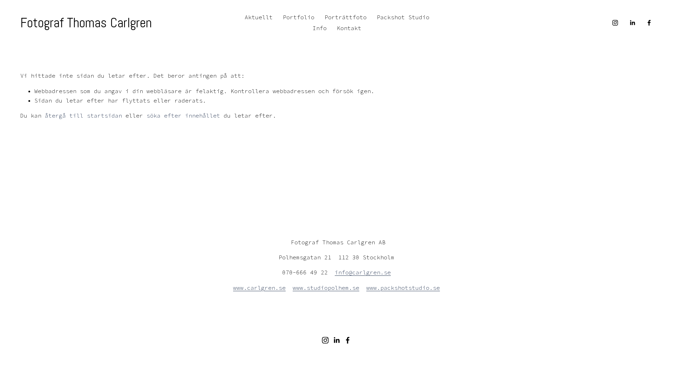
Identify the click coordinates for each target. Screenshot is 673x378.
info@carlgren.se (363, 272)
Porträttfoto (346, 17)
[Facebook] (649, 22)
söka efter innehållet (183, 115)
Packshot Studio (403, 17)
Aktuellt (259, 17)
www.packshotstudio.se (403, 287)
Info (320, 27)
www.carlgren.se (259, 287)
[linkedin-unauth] (632, 22)
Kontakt (349, 27)
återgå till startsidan (83, 115)
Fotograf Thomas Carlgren (86, 22)
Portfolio (298, 17)
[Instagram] (615, 22)
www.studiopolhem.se (326, 287)
